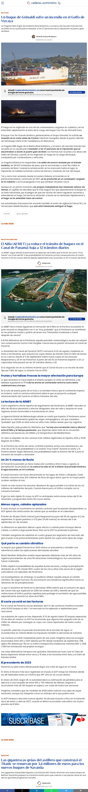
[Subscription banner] (44, 728)
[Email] (80, 790)
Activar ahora (76, 92)
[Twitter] (22, 790)
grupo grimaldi (22, 214)
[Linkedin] (36, 790)
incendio (7, 214)
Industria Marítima (9, 239)
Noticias (5, 13)
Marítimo (5, 756)
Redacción (46, 263)
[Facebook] (7, 790)
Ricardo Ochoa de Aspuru (46, 37)
